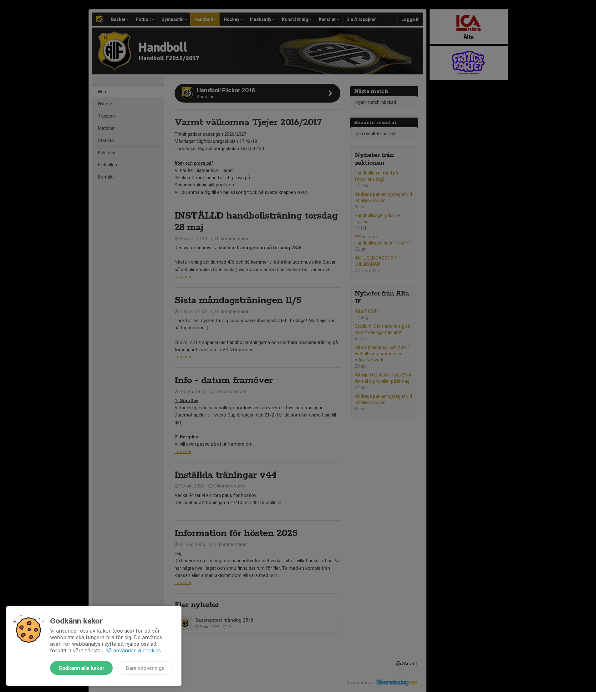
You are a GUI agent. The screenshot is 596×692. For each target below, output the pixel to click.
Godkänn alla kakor (81, 668)
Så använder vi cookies (133, 650)
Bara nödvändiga (145, 668)
